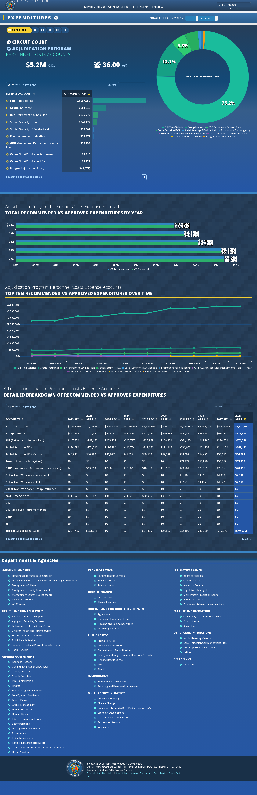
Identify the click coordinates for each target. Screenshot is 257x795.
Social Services (20, 649)
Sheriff (101, 669)
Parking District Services (111, 575)
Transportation (100, 570)
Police (101, 664)
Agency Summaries (16, 570)
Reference (138, 6)
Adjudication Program (41, 49)
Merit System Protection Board (200, 594)
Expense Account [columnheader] (18, 93)
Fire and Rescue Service (111, 659)
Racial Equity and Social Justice (29, 742)
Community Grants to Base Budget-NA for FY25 (124, 708)
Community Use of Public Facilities (202, 616)
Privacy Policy (93, 773)
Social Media (160, 773)
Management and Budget (26, 728)
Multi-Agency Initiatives (106, 693)
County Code (175, 773)
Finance (16, 685)
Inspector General (193, 585)
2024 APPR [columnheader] (127, 417)
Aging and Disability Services (28, 621)
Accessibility (121, 773)
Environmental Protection (112, 681)
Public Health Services (24, 640)
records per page (25, 84)
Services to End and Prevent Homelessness (36, 645)
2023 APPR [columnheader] (89, 417)
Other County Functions (192, 633)
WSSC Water (19, 604)
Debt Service (182, 659)
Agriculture (104, 614)
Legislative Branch (188, 570)
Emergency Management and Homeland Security (125, 655)
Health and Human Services (22, 611)
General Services (21, 700)
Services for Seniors (109, 722)
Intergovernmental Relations (28, 719)
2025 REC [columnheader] (148, 419)
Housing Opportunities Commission (32, 575)
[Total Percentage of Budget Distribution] (119, 100)
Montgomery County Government (31, 590)
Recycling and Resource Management (118, 686)
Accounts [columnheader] (12, 419)
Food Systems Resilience (25, 695)
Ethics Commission (22, 681)
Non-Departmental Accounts (199, 647)
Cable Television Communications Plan (205, 642)
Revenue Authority (22, 599)
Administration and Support (27, 616)
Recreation (189, 626)
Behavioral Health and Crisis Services (32, 626)
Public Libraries (192, 621)
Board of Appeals (193, 575)
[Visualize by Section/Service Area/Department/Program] (62, 30)
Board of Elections (22, 662)
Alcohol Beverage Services (198, 638)
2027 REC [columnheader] (223, 419)
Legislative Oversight (195, 590)
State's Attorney (107, 602)
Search (155, 6)
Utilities (187, 652)
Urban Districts (20, 752)
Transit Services (107, 580)
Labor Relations (21, 723)
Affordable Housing (109, 698)
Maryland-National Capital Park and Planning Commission (44, 580)
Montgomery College (24, 585)
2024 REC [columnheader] (111, 419)
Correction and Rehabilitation (114, 650)
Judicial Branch (100, 592)
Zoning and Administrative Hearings (203, 604)
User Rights (107, 773)
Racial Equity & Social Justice (113, 717)
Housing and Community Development (117, 609)
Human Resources (22, 709)
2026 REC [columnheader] (185, 419)
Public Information (22, 738)
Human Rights (20, 714)
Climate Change (106, 703)
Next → (246, 539)
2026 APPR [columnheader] (201, 417)
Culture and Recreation (192, 611)
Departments (93, 6)
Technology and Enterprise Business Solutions (38, 747)
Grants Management (23, 704)
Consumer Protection (110, 645)
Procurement (19, 733)
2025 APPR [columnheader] (164, 417)
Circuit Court (29, 42)
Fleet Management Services (27, 690)
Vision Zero (104, 727)
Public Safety (98, 635)
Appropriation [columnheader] (75, 93)
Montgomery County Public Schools (32, 594)
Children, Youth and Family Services (31, 630)
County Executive (21, 676)
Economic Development (111, 712)
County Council (191, 580)
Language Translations (141, 773)
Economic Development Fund (114, 619)
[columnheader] (119, 93)
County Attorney (21, 671)
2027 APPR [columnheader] (238, 417)
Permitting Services (108, 628)
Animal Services (106, 640)
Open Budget (116, 6)
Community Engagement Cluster (30, 666)
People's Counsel (193, 599)
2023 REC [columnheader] (74, 419)
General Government (18, 656)
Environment (98, 676)
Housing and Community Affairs (115, 623)
